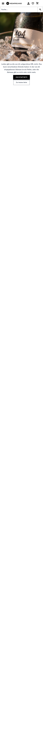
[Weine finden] (40, 9)
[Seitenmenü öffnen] (3, 3)
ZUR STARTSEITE (21, 77)
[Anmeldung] (28, 3)
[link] (21, 77)
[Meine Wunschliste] (33, 3)
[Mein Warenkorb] (37, 3)
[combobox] (19, 9)
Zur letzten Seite (21, 82)
